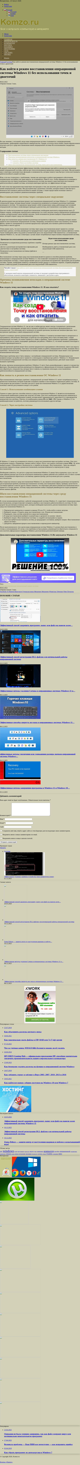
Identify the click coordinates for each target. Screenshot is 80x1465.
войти (2, 586)
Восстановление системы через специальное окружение (28, 155)
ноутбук (56, 1151)
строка (44, 1153)
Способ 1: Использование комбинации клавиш (29, 161)
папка (13, 1153)
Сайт (2, 827)
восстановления (10, 586)
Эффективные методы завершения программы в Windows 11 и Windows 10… (35, 788)
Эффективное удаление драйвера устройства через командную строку (29, 877)
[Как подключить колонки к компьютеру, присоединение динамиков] (20, 1312)
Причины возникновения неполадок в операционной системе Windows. (34, 157)
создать (40, 1154)
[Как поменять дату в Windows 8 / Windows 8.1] (20, 1377)
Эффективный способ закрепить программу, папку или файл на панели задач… (36, 625)
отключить (74, 1151)
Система (9, 62)
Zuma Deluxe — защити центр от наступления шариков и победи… (28, 942)
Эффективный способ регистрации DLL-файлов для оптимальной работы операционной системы (39, 922)
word (15, 1151)
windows (8, 1151)
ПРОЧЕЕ (7, 54)
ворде (32, 1151)
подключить (22, 1153)
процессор (34, 1153)
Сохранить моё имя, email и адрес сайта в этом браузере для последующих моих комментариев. (36, 831)
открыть (8, 1154)
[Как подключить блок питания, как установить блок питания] (20, 1244)
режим (29, 586)
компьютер (49, 1151)
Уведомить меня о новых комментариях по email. (19, 834)
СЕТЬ (6, 51)
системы (35, 586)
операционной (21, 586)
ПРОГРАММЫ (9, 49)
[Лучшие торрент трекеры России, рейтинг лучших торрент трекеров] (17, 1200)
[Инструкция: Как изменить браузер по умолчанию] (20, 1176)
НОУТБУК (8, 45)
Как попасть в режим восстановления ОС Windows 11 (27, 159)
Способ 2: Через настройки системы (25, 163)
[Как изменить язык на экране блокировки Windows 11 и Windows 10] (14, 1223)
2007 (1, 1151)
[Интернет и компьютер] (24, 30)
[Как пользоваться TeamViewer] (20, 1356)
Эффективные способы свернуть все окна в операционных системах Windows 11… (37, 722)
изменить (40, 1151)
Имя (2, 819)
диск (35, 1151)
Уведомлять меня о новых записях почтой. (17, 838)
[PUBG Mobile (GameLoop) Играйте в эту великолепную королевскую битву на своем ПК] (20, 1401)
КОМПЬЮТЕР (9, 43)
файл (60, 1154)
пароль (17, 1153)
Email (2, 823)
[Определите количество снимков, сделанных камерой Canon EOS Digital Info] (15, 1268)
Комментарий (5, 815)
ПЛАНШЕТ (8, 47)
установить (55, 1153)
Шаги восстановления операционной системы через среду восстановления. (35, 165)
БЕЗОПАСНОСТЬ (10, 41)
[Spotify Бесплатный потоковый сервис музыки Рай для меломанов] (20, 1424)
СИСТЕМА (8, 52)
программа (28, 1153)
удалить (49, 1154)
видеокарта (21, 1151)
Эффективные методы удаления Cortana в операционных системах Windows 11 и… (37, 691)
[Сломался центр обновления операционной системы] (20, 1291)
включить (27, 1151)
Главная (3, 62)
